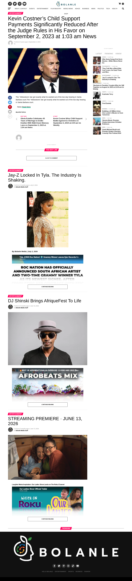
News (93, 8)
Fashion (87, 571)
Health (114, 8)
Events (32, 8)
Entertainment (42, 8)
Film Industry (56, 8)
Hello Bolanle (47, 571)
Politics (101, 8)
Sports (71, 571)
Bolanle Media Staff (22, 187)
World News (68, 8)
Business (85, 8)
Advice (77, 8)
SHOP (66, 14)
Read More (26, 107)
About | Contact (21, 8)
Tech (108, 8)
